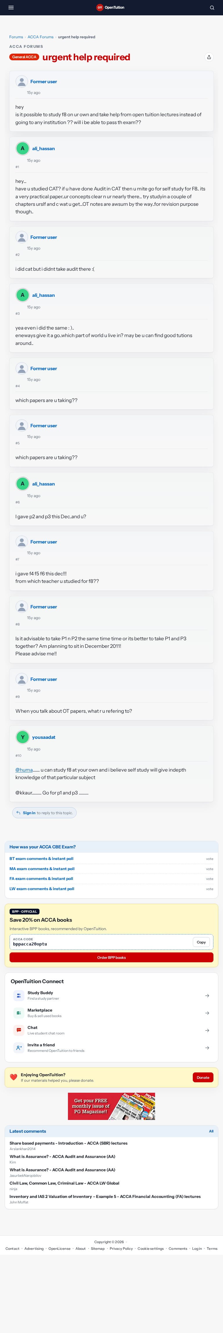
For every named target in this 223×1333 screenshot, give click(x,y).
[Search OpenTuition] (212, 7)
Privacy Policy (121, 1248)
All (211, 1131)
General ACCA (24, 56)
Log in (197, 1248)
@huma (24, 770)
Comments (178, 1248)
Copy (201, 942)
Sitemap (98, 1248)
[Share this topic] (209, 57)
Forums (16, 36)
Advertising (34, 1248)
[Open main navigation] (11, 7)
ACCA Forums (40, 36)
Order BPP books (111, 957)
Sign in (29, 812)
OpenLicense (59, 1248)
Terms (212, 1248)
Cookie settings (151, 1248)
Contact (12, 1248)
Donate (203, 1077)
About (80, 1248)
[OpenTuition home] (111, 7)
